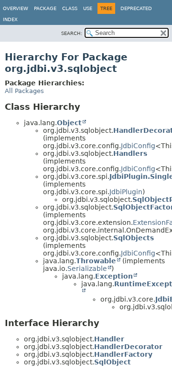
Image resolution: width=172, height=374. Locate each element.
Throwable (96, 261)
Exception (114, 276)
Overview (15, 8)
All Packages (24, 90)
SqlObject (112, 362)
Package (45, 8)
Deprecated (136, 8)
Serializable (87, 268)
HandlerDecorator (128, 347)
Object (69, 123)
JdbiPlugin (125, 192)
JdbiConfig (138, 146)
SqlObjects (133, 238)
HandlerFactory (123, 354)
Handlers (130, 153)
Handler (109, 339)
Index (10, 19)
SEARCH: (71, 33)
